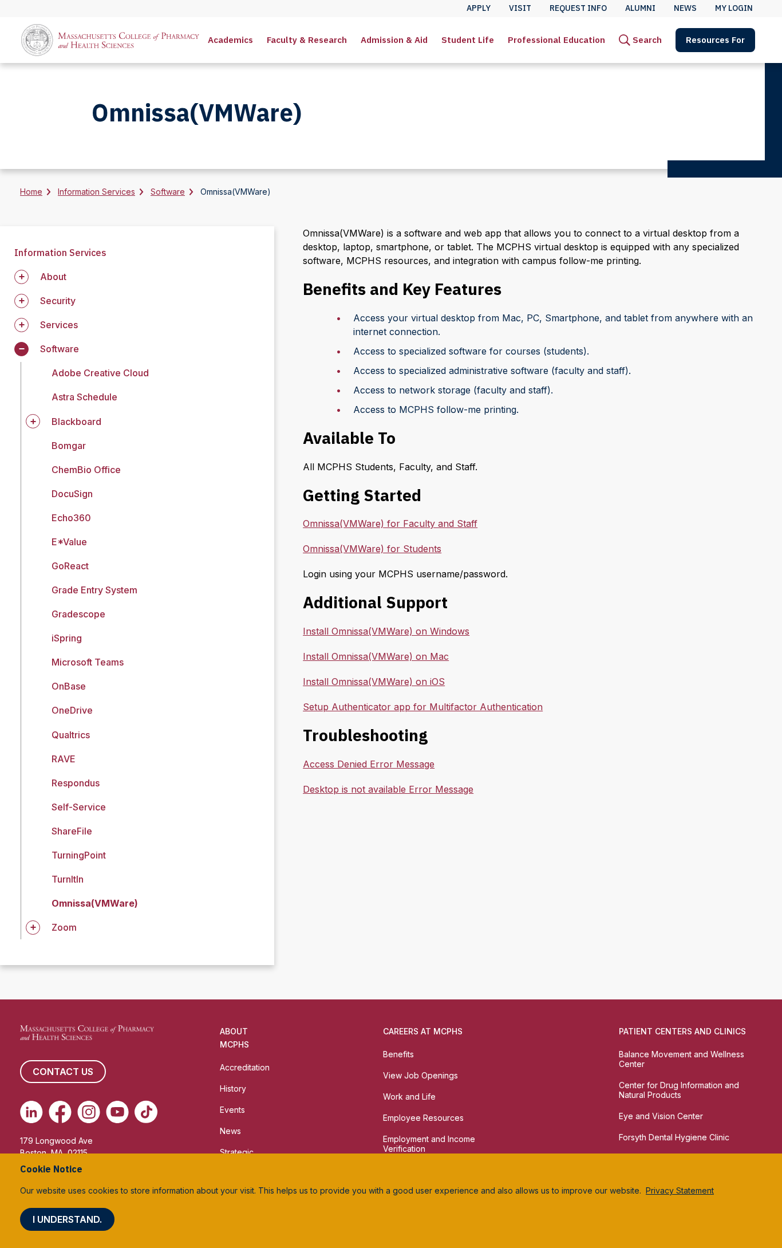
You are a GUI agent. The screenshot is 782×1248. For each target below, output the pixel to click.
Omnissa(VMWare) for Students (372, 548)
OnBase (69, 686)
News (230, 1131)
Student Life (467, 39)
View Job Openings (420, 1075)
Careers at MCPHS (423, 1031)
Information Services (96, 191)
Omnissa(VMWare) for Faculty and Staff (390, 523)
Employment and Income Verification (429, 1143)
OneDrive (72, 710)
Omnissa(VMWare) (95, 903)
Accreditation (245, 1067)
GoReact (70, 566)
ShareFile (72, 831)
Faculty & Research (307, 39)
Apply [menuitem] (479, 8)
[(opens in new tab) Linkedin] (31, 1111)
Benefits (398, 1054)
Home (31, 191)
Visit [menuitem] (520, 8)
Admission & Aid (394, 39)
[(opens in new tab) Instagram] (88, 1111)
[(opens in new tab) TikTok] (146, 1111)
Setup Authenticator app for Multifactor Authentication (423, 706)
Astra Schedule (84, 397)
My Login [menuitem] (734, 8)
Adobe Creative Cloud (100, 373)
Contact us (63, 1071)
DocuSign (72, 493)
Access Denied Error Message (369, 764)
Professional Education (556, 39)
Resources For (715, 39)
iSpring (67, 638)
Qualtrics (71, 735)
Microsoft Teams (88, 662)
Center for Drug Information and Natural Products (679, 1090)
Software (168, 191)
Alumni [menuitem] (640, 8)
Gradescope (78, 614)
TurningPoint (79, 855)
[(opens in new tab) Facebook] (60, 1111)
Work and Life (409, 1096)
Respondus (76, 783)
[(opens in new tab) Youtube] (117, 1111)
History (233, 1088)
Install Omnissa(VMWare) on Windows (386, 631)
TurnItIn (68, 879)
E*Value (69, 542)
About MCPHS (234, 1037)
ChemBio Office (86, 469)
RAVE (64, 759)
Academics (230, 39)
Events (232, 1110)
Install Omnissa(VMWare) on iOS (374, 681)
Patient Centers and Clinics (682, 1031)
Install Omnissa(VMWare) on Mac (376, 656)
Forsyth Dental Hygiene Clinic (674, 1137)
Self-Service (79, 807)
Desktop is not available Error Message (388, 789)
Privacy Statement (680, 1190)
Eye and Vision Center (661, 1116)
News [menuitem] (685, 8)
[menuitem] (230, 40)
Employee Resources (423, 1118)
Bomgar (69, 445)
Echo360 (71, 517)
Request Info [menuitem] (578, 8)
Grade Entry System (94, 590)
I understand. (67, 1219)
